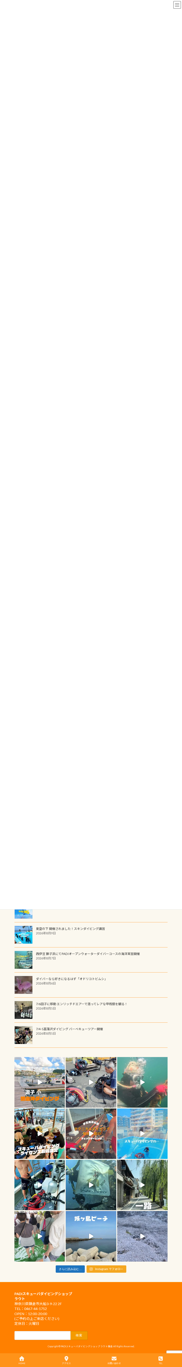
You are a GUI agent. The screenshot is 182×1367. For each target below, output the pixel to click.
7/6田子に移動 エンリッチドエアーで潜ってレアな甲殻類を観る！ (82, 1004)
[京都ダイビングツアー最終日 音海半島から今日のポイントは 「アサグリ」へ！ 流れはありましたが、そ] (39, 1185)
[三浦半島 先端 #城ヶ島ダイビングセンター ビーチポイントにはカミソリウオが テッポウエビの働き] (142, 1236)
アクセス (66, 1363)
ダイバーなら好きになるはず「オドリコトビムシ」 (71, 979)
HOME (21, 1363)
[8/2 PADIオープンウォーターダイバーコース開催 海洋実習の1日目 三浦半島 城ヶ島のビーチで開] (39, 1134)
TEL (160, 1363)
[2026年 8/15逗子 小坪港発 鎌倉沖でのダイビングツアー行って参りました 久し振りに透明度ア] (39, 1082)
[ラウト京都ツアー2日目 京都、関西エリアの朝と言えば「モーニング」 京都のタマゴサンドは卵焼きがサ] (142, 1185)
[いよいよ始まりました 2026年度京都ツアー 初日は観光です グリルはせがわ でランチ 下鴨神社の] (39, 1236)
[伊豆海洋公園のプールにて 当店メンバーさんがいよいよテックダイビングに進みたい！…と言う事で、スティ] (91, 1134)
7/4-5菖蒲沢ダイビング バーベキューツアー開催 (69, 1029)
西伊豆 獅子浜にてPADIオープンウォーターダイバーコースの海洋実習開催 (88, 954)
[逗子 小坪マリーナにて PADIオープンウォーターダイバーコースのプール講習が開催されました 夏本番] (142, 1134)
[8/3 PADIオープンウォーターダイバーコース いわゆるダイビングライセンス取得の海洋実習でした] (91, 1082)
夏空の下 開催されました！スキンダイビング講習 (70, 929)
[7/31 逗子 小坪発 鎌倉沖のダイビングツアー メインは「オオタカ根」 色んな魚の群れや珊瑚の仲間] (142, 1082)
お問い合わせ (114, 1363)
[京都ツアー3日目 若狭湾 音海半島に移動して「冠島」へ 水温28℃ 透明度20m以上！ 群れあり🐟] (91, 1185)
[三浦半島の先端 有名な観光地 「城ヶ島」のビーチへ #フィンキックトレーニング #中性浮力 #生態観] (91, 1236)
